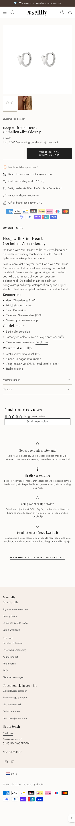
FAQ (5, 670)
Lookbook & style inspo (15, 623)
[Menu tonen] (4, 12)
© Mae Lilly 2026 (12, 784)
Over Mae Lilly (10, 602)
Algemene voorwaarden (15, 609)
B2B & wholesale (11, 630)
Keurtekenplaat (10, 657)
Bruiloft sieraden (11, 711)
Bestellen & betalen (13, 643)
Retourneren (9, 663)
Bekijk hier (41, 342)
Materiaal (7, 389)
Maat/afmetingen (11, 380)
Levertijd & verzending (14, 650)
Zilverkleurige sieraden (15, 697)
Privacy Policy (10, 616)
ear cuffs (58, 337)
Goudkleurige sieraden (15, 691)
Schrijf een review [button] (37, 421)
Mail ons (8, 733)
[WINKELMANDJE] (70, 12)
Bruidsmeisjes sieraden (14, 118)
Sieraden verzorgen (13, 677)
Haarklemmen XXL (12, 704)
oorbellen (24, 331)
